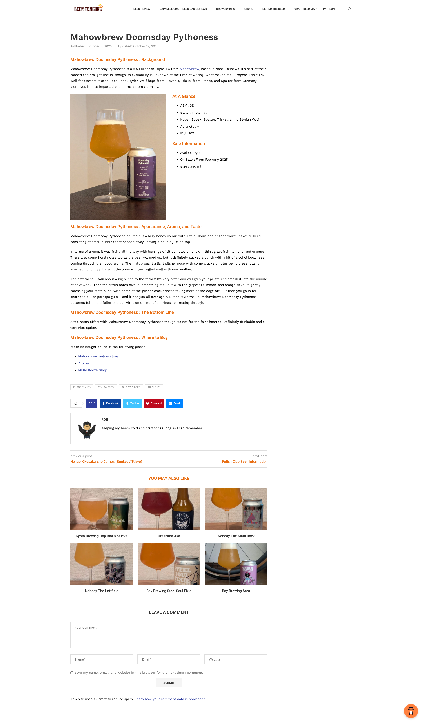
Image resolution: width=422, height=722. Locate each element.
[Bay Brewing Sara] (236, 564)
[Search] (349, 9)
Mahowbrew (189, 69)
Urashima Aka (169, 536)
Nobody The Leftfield (101, 591)
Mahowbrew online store (98, 356)
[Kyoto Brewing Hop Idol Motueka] (101, 509)
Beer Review (141, 9)
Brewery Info (225, 9)
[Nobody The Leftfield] (101, 564)
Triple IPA (154, 387)
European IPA (82, 387)
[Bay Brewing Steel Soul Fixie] (169, 564)
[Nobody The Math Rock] (236, 509)
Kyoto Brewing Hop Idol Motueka (101, 536)
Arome (83, 363)
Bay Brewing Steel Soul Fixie (168, 591)
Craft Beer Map (305, 9)
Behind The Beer (273, 9)
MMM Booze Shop (92, 370)
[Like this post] (93, 403)
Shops (248, 9)
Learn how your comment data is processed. (170, 699)
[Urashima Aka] (169, 509)
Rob (104, 420)
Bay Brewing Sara (236, 591)
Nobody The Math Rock (236, 536)
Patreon (329, 9)
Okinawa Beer (131, 387)
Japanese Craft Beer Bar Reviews (183, 9)
